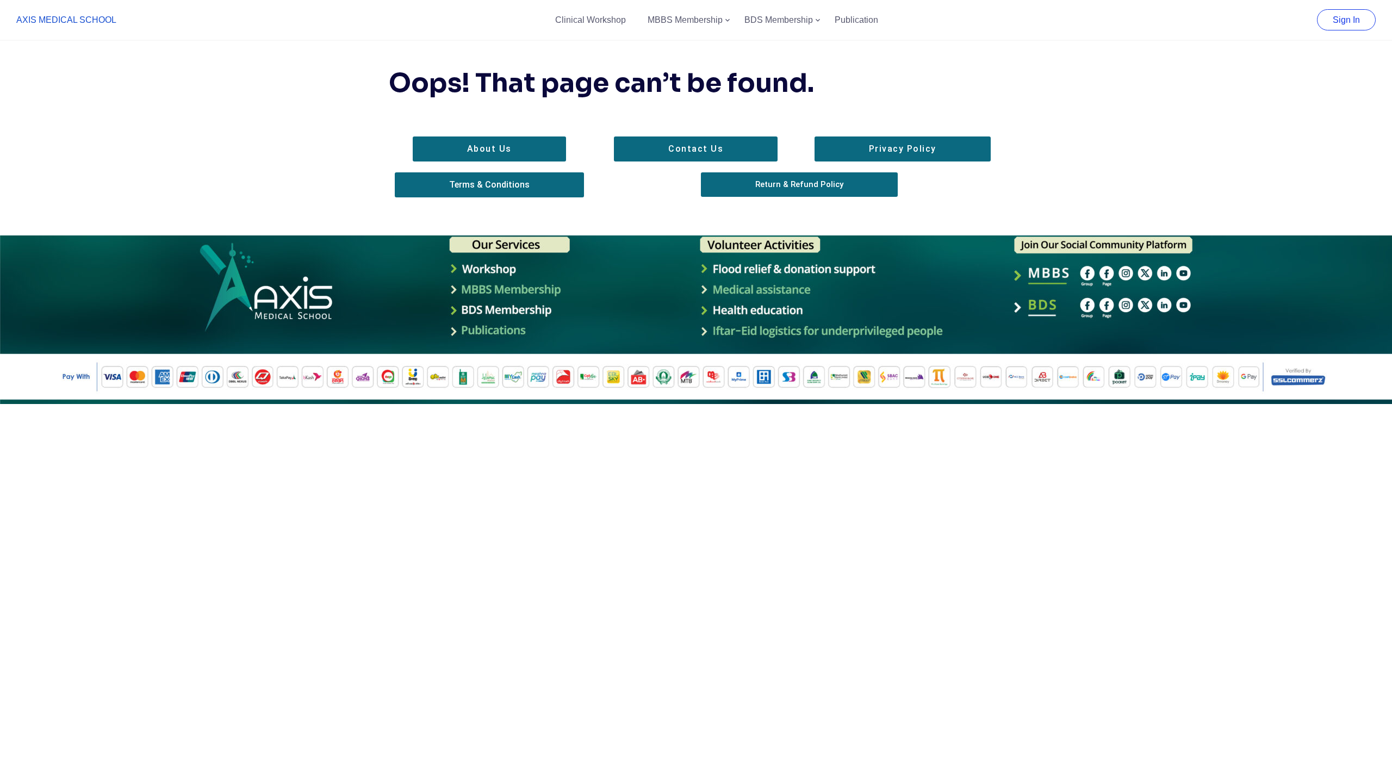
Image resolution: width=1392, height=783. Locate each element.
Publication (856, 19)
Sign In (1346, 19)
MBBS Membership (685, 19)
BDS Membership (778, 19)
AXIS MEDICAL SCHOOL (66, 19)
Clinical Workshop (590, 19)
